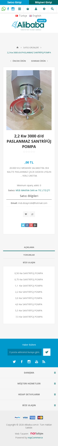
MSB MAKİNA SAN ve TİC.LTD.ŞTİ (33, 190)
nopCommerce (35, 437)
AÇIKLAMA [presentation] (29, 247)
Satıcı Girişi (14, 2)
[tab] (29, 247)
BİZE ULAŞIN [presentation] (29, 262)
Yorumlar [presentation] (29, 254)
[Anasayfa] (17, 47)
